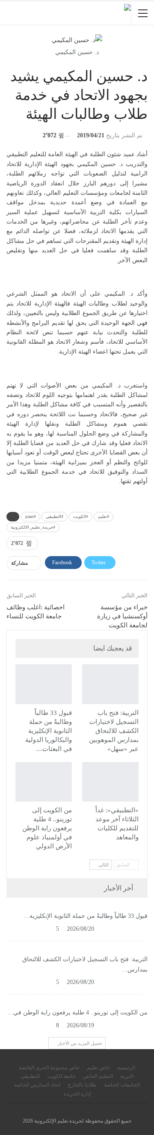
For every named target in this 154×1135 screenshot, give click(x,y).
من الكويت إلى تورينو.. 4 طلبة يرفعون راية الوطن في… (77, 1012)
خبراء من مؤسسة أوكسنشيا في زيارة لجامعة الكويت (122, 616)
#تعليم (103, 516)
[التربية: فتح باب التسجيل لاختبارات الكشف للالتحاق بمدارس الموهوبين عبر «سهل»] (110, 684)
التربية (126, 1076)
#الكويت (80, 516)
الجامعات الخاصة (122, 1085)
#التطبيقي (54, 516)
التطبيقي (68, 665)
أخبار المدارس (134, 665)
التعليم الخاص (98, 1076)
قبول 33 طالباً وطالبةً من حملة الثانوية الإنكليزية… (86, 916)
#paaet (30, 516)
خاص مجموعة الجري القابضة (49, 1068)
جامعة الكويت (61, 1076)
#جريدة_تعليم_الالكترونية (33, 527)
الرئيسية (126, 1068)
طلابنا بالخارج (82, 1085)
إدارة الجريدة (77, 1094)
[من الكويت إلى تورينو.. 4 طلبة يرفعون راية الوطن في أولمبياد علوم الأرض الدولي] (43, 782)
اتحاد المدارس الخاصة (37, 1085)
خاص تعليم (98, 1068)
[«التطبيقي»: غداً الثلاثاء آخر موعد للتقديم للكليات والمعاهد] (110, 782)
